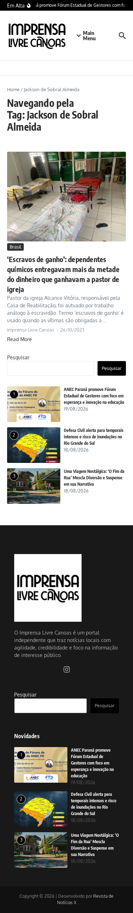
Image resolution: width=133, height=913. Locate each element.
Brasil (15, 247)
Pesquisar (18, 357)
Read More (19, 339)
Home (13, 89)
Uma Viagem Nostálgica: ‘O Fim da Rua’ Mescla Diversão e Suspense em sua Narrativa (94, 478)
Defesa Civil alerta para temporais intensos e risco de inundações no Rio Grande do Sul (93, 437)
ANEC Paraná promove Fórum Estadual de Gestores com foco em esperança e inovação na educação (94, 396)
